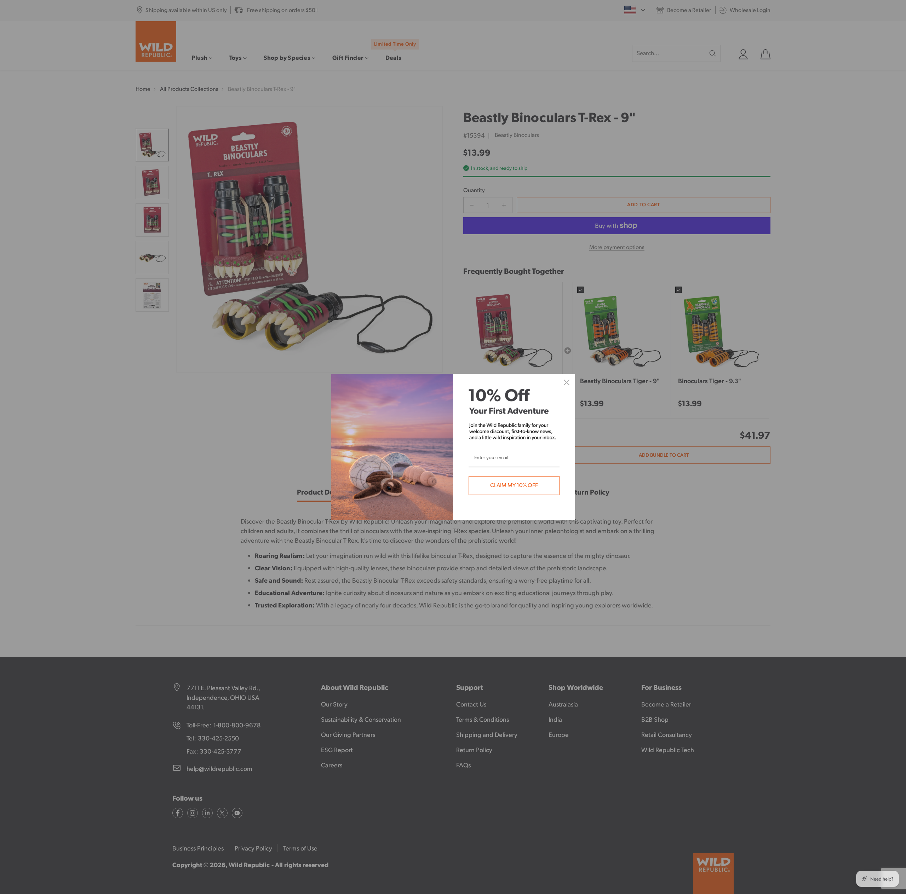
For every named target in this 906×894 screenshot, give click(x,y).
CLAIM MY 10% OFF (514, 485)
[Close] (566, 382)
